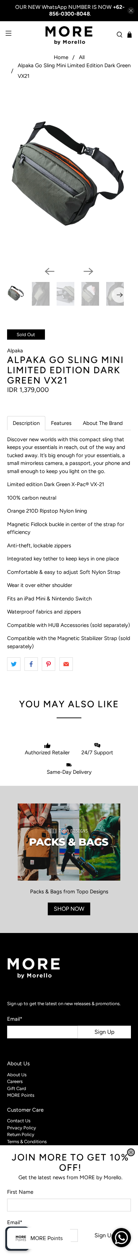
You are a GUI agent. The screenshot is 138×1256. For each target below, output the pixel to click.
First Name (20, 1192)
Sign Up (104, 1235)
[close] (130, 1152)
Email (14, 1222)
